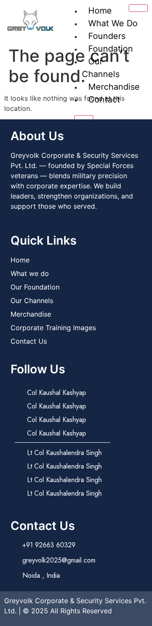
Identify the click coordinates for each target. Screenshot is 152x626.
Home (100, 11)
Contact (104, 99)
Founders (106, 36)
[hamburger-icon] (138, 8)
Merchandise (114, 87)
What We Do (113, 23)
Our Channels (100, 67)
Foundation (110, 49)
